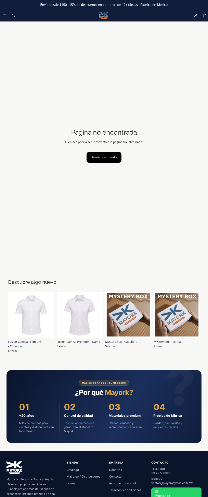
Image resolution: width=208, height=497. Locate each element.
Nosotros (115, 469)
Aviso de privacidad (122, 483)
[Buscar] (13, 15)
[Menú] (4, 15)
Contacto (115, 476)
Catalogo (73, 469)
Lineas (71, 483)
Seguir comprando (104, 157)
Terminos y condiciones (125, 490)
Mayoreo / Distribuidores (83, 476)
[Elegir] (48, 331)
